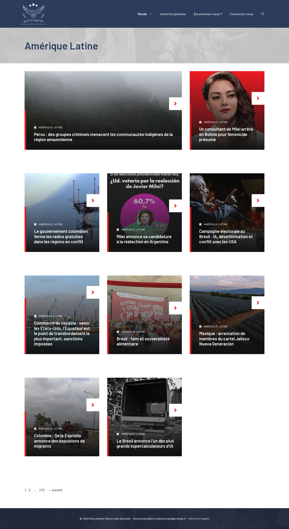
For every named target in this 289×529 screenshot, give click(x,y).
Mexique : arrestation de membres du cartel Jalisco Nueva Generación (224, 338)
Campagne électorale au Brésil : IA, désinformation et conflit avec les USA (226, 236)
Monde (142, 14)
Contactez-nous (241, 14)
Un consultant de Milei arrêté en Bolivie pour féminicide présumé (226, 134)
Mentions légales (199, 518)
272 (42, 490)
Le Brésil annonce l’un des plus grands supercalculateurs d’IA (145, 443)
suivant (55, 490)
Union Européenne (173, 14)
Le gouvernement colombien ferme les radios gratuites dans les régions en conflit (61, 236)
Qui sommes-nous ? (208, 14)
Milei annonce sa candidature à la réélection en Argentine (144, 239)
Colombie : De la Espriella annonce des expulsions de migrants (59, 440)
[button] (262, 14)
